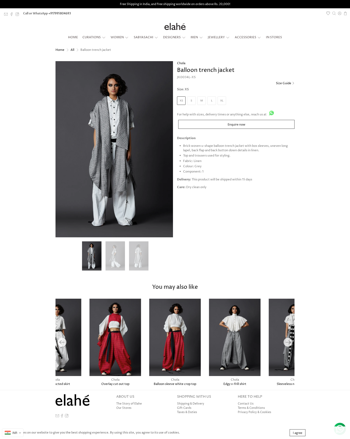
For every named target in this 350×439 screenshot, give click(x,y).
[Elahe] (175, 26)
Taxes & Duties (187, 412)
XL (221, 100)
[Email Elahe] (7, 15)
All (72, 49)
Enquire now (236, 124)
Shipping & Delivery (190, 404)
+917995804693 (59, 13)
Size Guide (284, 83)
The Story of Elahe (129, 404)
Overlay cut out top (115, 384)
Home (73, 37)
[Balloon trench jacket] (114, 149)
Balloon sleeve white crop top (175, 384)
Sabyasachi (143, 37)
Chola (181, 63)
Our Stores (123, 408)
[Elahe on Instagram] (18, 15)
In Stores (274, 37)
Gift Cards (184, 408)
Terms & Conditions (251, 408)
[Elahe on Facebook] (12, 15)
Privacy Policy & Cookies (254, 412)
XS (181, 100)
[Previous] (62, 342)
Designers (172, 37)
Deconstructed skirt (55, 384)
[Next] (288, 342)
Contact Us (246, 404)
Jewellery (216, 37)
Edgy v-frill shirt (234, 384)
